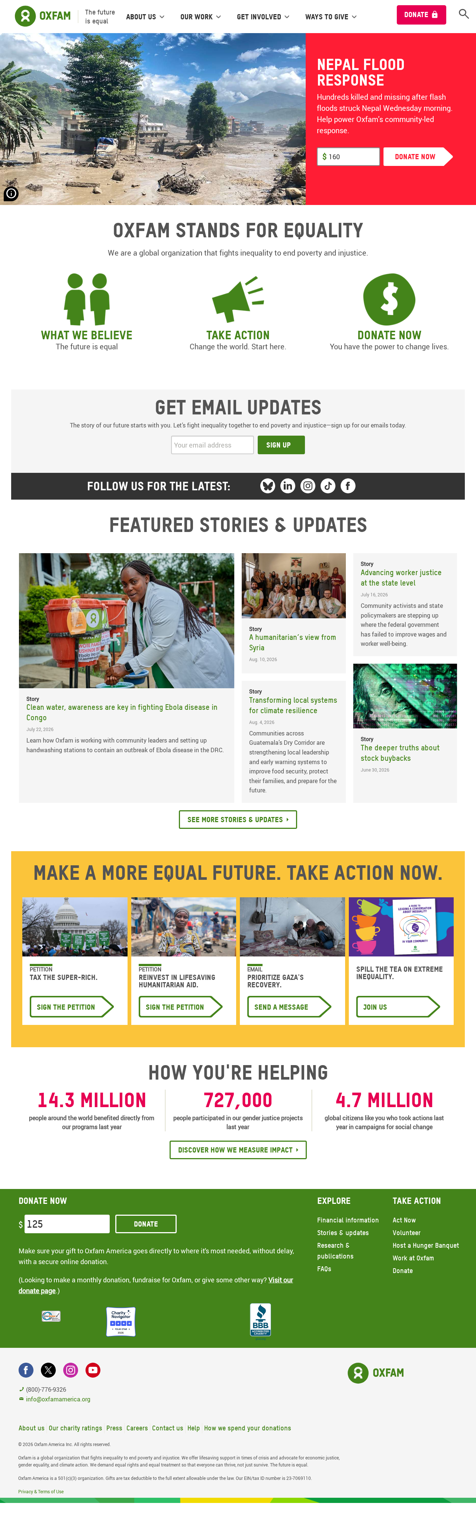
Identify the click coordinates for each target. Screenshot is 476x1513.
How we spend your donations (247, 1428)
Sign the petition (66, 1007)
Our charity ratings (75, 1428)
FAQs (324, 1269)
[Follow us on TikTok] (328, 485)
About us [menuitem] (141, 16)
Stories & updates (343, 1233)
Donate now (389, 335)
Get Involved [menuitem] (259, 16)
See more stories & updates (235, 819)
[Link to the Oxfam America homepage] (38, 16)
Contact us (167, 1428)
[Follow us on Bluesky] (267, 485)
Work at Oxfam (413, 1258)
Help (193, 1428)
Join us (375, 1007)
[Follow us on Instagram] (307, 485)
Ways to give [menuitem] (326, 16)
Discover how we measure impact (235, 1149)
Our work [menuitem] (196, 16)
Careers (137, 1428)
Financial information (348, 1220)
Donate (416, 14)
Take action (238, 335)
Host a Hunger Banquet (426, 1245)
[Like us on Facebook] (348, 485)
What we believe (86, 335)
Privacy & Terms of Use (41, 1491)
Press (114, 1428)
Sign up (278, 444)
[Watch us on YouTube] (93, 1370)
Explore (334, 1200)
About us (32, 1428)
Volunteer (407, 1233)
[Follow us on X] (48, 1370)
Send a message (281, 1007)
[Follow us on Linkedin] (287, 485)
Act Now (404, 1220)
